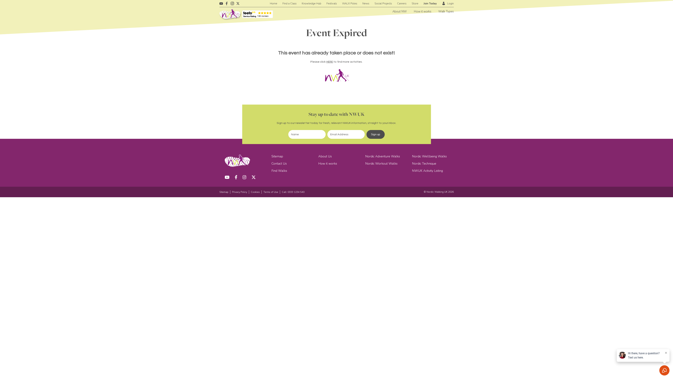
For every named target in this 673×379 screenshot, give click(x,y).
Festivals (332, 3)
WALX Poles (349, 3)
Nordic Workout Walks (381, 163)
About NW (399, 11)
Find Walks (279, 171)
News (365, 3)
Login (450, 3)
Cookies (255, 192)
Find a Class (290, 3)
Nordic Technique (424, 163)
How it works (422, 11)
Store (415, 3)
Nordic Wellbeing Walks (429, 156)
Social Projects (383, 3)
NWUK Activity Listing (427, 171)
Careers (401, 3)
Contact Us (279, 163)
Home (273, 3)
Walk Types (446, 11)
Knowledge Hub (311, 3)
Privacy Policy (239, 192)
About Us (325, 156)
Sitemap (277, 156)
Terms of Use (270, 192)
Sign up (375, 134)
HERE (329, 61)
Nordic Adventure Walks (382, 156)
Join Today (430, 3)
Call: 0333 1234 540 (293, 192)
